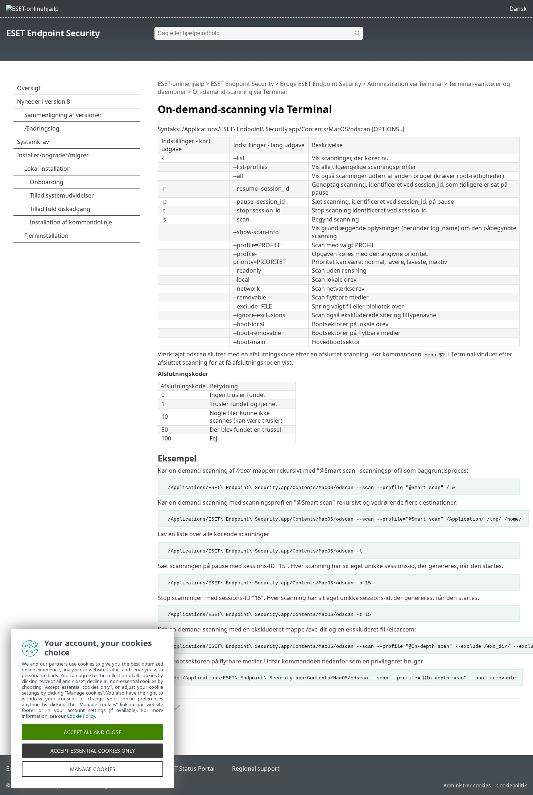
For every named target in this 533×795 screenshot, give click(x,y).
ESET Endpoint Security (53, 33)
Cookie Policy (81, 716)
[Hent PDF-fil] (505, 106)
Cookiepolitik (511, 785)
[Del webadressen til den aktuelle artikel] (494, 106)
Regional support (256, 769)
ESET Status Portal (190, 769)
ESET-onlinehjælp (181, 84)
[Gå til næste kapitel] (175, 707)
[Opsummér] (516, 106)
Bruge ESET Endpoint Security (320, 84)
